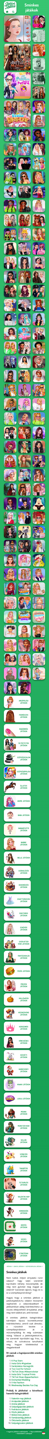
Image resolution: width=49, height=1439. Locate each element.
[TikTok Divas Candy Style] (24, 574)
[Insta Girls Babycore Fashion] (39, 206)
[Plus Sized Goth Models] (24, 546)
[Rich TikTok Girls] (24, 220)
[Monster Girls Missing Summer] (39, 163)
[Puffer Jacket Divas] (10, 418)
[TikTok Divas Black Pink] (39, 248)
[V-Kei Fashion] (10, 163)
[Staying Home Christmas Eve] (39, 517)
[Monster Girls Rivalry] (10, 177)
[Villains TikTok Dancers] (39, 461)
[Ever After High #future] (39, 560)
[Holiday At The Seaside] (24, 177)
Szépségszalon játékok (22, 1423)
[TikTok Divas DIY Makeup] (10, 532)
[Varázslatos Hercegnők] (10, 135)
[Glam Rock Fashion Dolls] (24, 688)
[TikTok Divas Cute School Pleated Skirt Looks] (39, 574)
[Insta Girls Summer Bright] (10, 617)
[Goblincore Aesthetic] (24, 376)
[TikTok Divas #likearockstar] (39, 135)
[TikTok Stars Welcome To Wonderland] (39, 546)
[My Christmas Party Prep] (10, 517)
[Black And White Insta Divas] (24, 305)
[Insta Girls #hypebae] (39, 121)
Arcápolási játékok (20, 1401)
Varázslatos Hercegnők (22, 1366)
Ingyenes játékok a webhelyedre (18, 1432)
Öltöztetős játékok (20, 1420)
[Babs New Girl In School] (39, 191)
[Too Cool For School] (24, 135)
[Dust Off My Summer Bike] (24, 617)
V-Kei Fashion (17, 1382)
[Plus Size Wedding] (39, 376)
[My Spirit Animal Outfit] (10, 291)
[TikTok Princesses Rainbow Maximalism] (10, 631)
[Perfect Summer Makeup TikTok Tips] (10, 602)
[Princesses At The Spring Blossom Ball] (10, 645)
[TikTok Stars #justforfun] (10, 277)
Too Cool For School (21, 1369)
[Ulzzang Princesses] (10, 688)
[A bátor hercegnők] (10, 574)
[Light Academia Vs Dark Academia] (24, 277)
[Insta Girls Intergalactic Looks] (24, 475)
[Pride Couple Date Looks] (24, 602)
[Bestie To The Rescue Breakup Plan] (39, 50)
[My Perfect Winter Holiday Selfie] (10, 319)
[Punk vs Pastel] (10, 546)
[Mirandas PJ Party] (24, 390)
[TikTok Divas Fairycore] (39, 277)
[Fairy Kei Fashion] (24, 560)
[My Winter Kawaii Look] (10, 191)
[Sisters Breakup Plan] (10, 305)
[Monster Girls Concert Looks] (10, 362)
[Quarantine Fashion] (39, 673)
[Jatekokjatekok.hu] (7, 12)
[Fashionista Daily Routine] (24, 673)
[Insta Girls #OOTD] (24, 645)
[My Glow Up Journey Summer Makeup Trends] (10, 475)
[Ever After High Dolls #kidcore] (24, 234)
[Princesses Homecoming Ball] (39, 234)
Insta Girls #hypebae (21, 1363)
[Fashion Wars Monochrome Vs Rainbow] (39, 21)
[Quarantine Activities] (24, 432)
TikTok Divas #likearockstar (24, 1371)
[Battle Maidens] (17, 57)
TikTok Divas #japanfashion (24, 1377)
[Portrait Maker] (17, 28)
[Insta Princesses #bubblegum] (24, 333)
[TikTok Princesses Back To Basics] (24, 489)
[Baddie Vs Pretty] (39, 489)
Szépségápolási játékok (33, 1266)
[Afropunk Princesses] (10, 447)
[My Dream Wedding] (24, 517)
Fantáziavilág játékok (21, 1417)
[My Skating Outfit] (10, 461)
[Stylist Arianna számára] (39, 475)
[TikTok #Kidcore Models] (39, 645)
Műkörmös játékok (20, 1415)
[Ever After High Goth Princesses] (24, 248)
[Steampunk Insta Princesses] (10, 432)
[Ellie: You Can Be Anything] (10, 220)
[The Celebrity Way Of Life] (39, 64)
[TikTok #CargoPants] (10, 673)
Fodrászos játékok (20, 1409)
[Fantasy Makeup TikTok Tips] (24, 447)
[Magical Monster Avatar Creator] (24, 532)
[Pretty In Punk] (10, 503)
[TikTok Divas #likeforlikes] (10, 376)
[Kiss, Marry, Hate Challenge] (39, 333)
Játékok (9, 1266)
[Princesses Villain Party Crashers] (24, 503)
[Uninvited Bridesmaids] (39, 262)
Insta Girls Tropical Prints (23, 1374)
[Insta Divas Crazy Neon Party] (10, 206)
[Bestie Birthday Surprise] (17, 113)
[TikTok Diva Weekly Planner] (10, 404)
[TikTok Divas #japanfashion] (24, 149)
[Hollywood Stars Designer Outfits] (10, 234)
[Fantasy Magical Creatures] (10, 489)
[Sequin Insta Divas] (10, 588)
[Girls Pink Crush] (24, 659)
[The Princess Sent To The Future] (17, 85)
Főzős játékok (17, 1412)
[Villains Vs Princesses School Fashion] (24, 206)
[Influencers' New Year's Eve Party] (39, 447)
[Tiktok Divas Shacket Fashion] (39, 347)
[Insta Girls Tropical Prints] (10, 149)
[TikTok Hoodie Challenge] (39, 659)
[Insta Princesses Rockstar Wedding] (24, 191)
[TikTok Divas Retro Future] (39, 532)
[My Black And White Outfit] (39, 631)
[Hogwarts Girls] (39, 177)
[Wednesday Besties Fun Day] (24, 163)
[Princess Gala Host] (39, 36)
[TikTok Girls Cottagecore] (24, 461)
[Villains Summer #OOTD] (39, 220)
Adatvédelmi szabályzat (24, 1433)
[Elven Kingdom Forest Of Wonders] (39, 92)
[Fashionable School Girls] (39, 390)
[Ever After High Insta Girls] (24, 291)
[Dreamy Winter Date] (10, 248)
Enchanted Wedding (20, 1379)
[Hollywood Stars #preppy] (39, 362)
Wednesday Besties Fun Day (24, 1385)
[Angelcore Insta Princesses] (39, 404)
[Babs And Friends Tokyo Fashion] (24, 319)
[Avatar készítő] (24, 588)
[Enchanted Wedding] (39, 149)
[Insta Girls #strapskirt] (24, 631)
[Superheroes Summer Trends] (39, 418)
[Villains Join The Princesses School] (39, 305)
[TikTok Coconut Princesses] (10, 333)
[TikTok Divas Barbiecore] (10, 347)
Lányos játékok (19, 1266)
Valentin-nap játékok (21, 1398)
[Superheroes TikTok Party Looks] (10, 390)
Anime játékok (18, 1404)
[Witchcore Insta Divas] (24, 347)
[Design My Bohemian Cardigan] (39, 617)
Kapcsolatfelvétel (36, 1432)
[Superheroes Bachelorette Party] (24, 362)
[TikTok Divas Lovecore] (24, 262)
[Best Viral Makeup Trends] (10, 560)
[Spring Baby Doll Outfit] (10, 659)
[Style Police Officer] (39, 291)
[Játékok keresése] (13, 12)
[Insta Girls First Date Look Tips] (39, 319)
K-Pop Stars (17, 1360)
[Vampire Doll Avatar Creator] (39, 503)
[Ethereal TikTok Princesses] (39, 588)
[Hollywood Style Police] (24, 418)
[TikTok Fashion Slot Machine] (39, 432)
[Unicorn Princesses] (24, 404)
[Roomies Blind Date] (10, 262)
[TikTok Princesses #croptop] (39, 602)
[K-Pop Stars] (39, 106)
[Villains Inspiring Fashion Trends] (39, 78)
